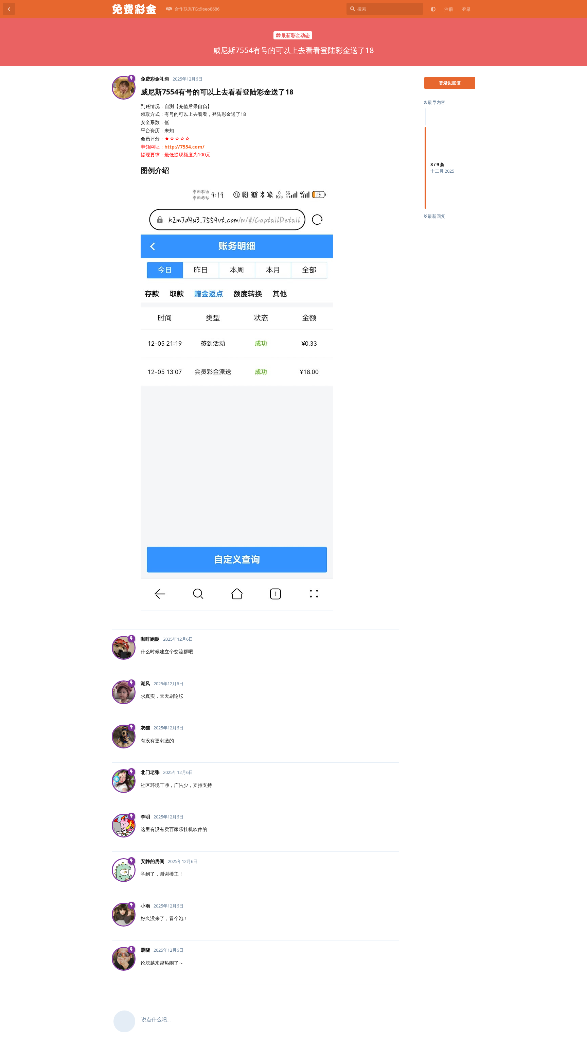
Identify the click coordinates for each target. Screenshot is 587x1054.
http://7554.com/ (184, 146)
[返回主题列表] (9, 9)
